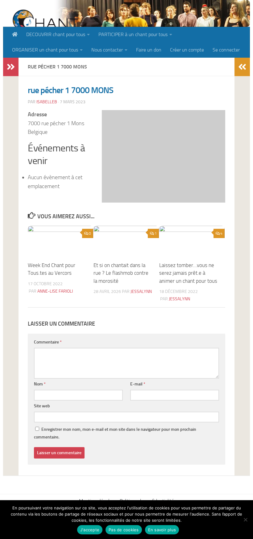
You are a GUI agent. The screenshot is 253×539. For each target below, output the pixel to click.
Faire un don (148, 50)
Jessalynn (141, 291)
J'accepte (89, 529)
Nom (40, 384)
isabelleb (46, 102)
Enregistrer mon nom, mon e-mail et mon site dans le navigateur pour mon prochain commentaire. (115, 433)
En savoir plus (162, 529)
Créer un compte (187, 50)
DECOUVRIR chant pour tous (55, 34)
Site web (42, 406)
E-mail (137, 384)
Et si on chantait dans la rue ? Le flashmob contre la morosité (120, 273)
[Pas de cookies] (245, 519)
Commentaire (48, 342)
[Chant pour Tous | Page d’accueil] (45, 25)
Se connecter (226, 50)
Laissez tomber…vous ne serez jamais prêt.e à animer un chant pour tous (188, 273)
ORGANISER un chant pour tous (45, 50)
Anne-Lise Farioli (55, 291)
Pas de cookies (124, 529)
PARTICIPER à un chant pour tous (133, 34)
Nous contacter (107, 50)
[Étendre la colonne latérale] (11, 67)
